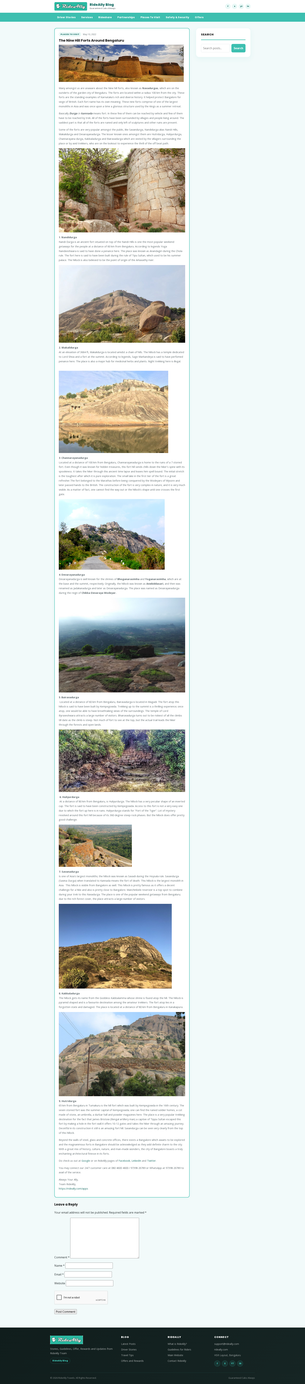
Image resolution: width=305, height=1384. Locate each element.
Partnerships (126, 17)
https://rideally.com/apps (73, 1188)
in (248, 6)
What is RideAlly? (177, 1344)
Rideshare (105, 17)
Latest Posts (128, 1344)
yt (241, 6)
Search (238, 48)
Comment (62, 1257)
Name (59, 1266)
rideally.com (221, 1349)
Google (86, 1160)
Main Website (175, 1355)
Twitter (151, 1160)
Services (87, 17)
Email (59, 1274)
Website (59, 1283)
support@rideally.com (226, 1344)
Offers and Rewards (132, 1360)
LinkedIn (136, 1160)
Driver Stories (66, 17)
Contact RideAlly (177, 1360)
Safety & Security (177, 17)
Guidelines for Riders (179, 1349)
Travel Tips (127, 1355)
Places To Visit (150, 17)
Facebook (124, 1160)
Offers (199, 17)
